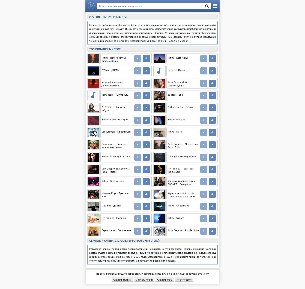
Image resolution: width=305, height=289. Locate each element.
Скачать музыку (122, 279)
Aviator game (184, 279)
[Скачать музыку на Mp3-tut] (91, 6)
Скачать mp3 (164, 279)
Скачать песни (144, 279)
